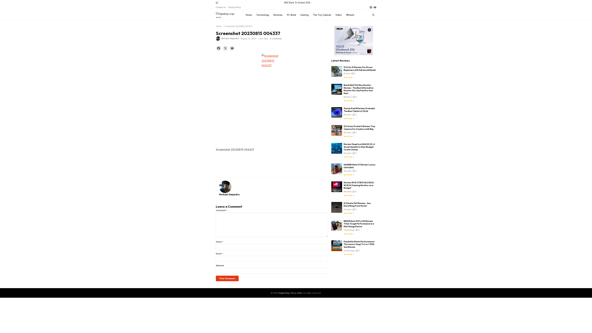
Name (219, 241)
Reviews (278, 15)
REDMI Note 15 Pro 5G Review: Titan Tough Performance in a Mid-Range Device (359, 224)
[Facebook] (371, 7)
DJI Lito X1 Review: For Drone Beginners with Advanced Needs (360, 68)
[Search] (373, 15)
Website (220, 265)
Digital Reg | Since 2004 (290, 293)
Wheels (350, 15)
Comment (221, 210)
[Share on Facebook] (218, 48)
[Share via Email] (232, 48)
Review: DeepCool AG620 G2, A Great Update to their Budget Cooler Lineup (359, 147)
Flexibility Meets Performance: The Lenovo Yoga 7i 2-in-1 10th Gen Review (359, 244)
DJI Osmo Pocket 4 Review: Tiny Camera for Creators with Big (359, 127)
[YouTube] (375, 7)
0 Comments (276, 38)
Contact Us (221, 7)
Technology (262, 15)
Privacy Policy (234, 7)
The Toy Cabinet (322, 15)
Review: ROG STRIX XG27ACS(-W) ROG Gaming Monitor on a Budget (359, 185)
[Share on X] (225, 48)
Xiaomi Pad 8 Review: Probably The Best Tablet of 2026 (359, 109)
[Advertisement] (272, 124)
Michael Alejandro (230, 38)
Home (249, 15)
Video (338, 15)
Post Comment (227, 278)
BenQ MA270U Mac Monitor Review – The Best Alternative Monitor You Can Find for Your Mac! (358, 89)
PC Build (291, 15)
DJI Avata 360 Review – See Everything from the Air (357, 204)
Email (219, 253)
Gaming (304, 15)
